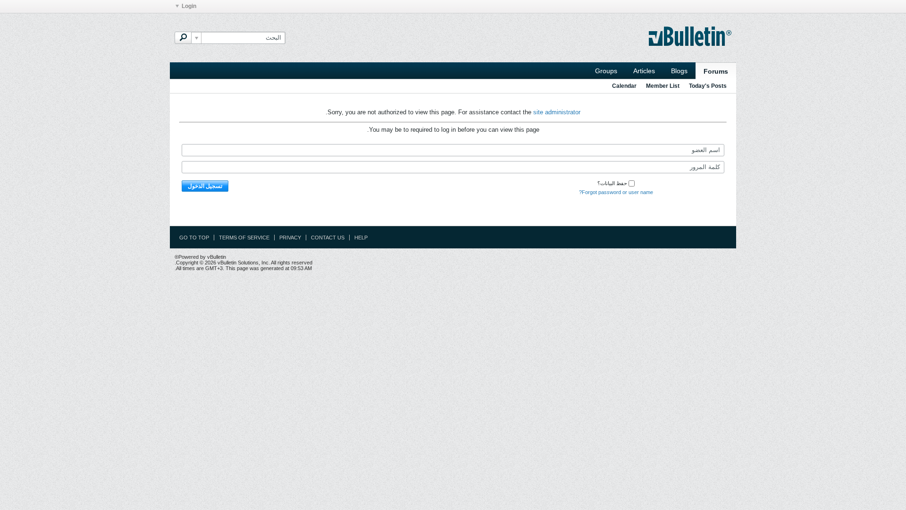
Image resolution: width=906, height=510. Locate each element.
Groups (606, 71)
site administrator (556, 112)
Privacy (290, 237)
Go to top (194, 237)
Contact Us (327, 237)
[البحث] (183, 38)
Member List (663, 86)
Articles (644, 71)
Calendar (624, 86)
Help (361, 237)
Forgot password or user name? (616, 192)
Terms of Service (244, 237)
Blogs (679, 71)
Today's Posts (708, 86)
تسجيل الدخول (205, 186)
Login (189, 6)
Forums (716, 71)
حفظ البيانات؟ (612, 183)
